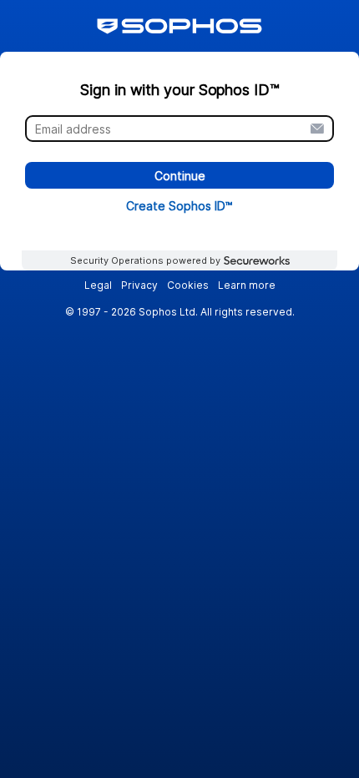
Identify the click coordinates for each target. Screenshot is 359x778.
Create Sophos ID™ (179, 207)
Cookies (188, 285)
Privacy (139, 285)
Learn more (247, 285)
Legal (98, 285)
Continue (179, 176)
